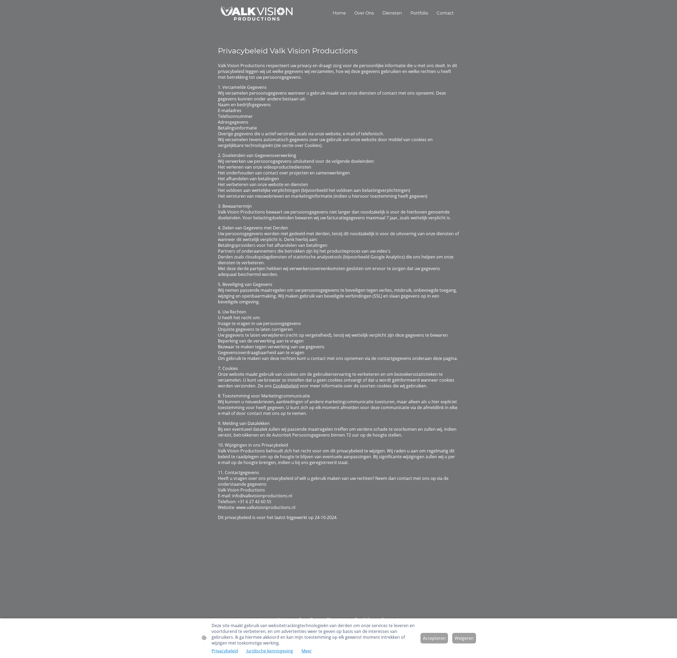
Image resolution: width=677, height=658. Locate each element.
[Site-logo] (256, 13)
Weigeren (464, 638)
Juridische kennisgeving (269, 651)
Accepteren (434, 638)
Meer (306, 651)
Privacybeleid (225, 651)
